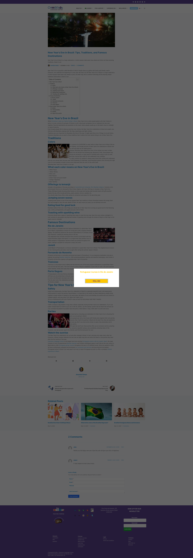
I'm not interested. (96, 284)
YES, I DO (96, 281)
